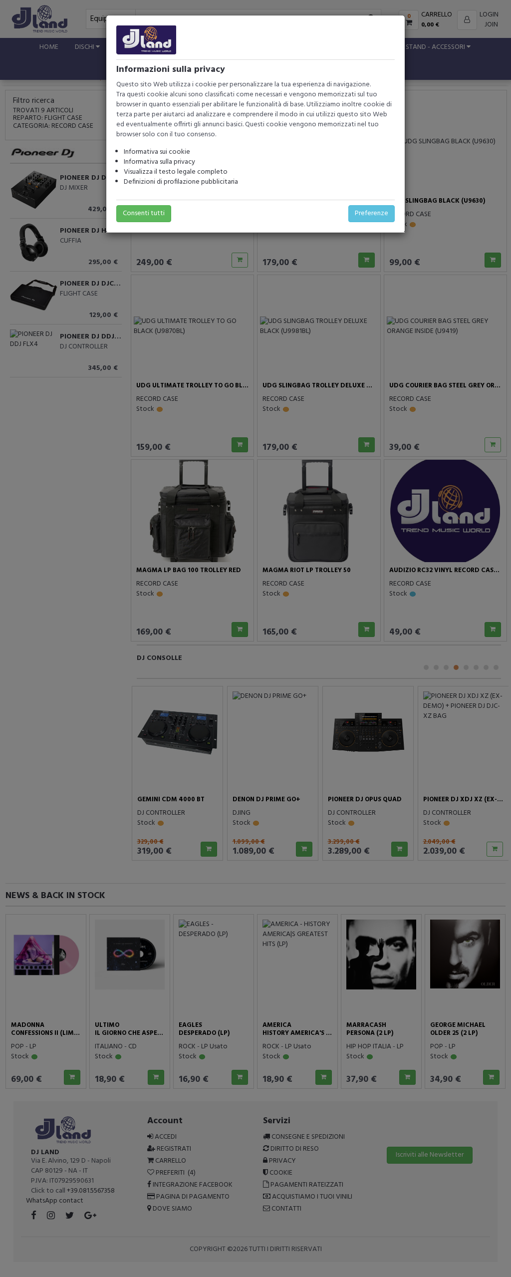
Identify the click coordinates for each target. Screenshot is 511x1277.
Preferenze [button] (371, 213)
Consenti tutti (144, 213)
